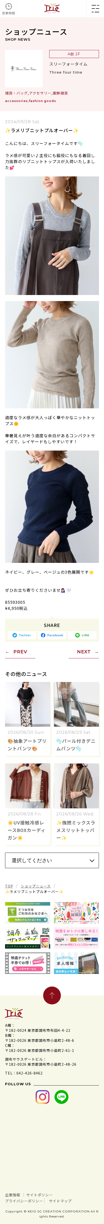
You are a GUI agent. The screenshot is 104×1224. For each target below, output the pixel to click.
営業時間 (8, 13)
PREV (20, 652)
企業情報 (12, 1194)
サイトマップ (60, 1200)
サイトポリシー (39, 1194)
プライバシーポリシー (24, 1200)
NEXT (84, 652)
